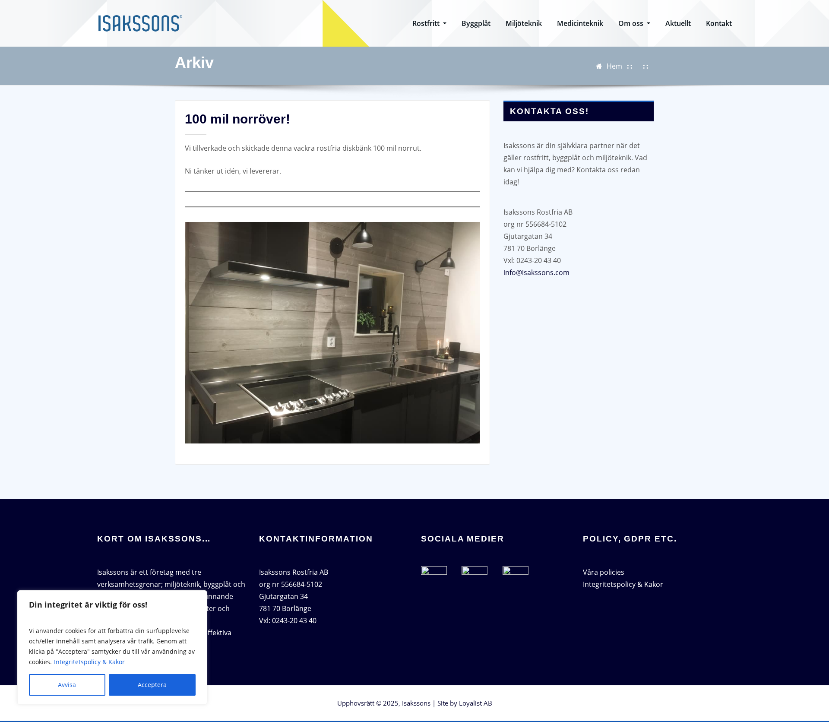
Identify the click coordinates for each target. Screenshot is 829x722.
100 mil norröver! (237, 119)
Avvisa (67, 685)
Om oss (631, 23)
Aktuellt (678, 23)
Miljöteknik (524, 23)
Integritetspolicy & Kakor (89, 662)
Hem (614, 66)
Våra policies (603, 572)
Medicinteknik (580, 23)
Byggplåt (476, 23)
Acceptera (152, 685)
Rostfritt (426, 23)
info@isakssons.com (536, 272)
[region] (112, 647)
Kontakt (719, 23)
